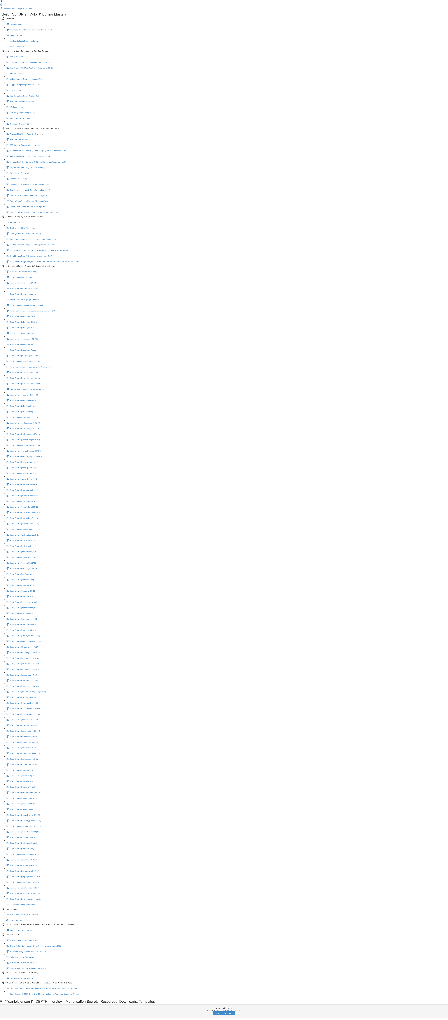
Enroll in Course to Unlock (224, 1013)
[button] (1, 2)
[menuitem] (1, 5)
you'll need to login (233, 1010)
